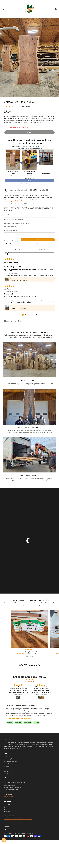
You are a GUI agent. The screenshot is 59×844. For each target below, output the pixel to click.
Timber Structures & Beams (12, 764)
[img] (29, 679)
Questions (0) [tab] (42, 249)
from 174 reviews (29, 681)
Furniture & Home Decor (11, 761)
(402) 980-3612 (8, 796)
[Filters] (6, 253)
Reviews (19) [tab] (17, 249)
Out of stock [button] (29, 181)
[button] (8, 106)
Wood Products (8, 756)
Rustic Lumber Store (15, 833)
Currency (7, 826)
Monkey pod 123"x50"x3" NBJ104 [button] (18, 280)
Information (7, 769)
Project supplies (8, 759)
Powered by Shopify (27, 833)
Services (6, 766)
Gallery (6, 771)
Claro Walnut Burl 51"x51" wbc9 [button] (18, 308)
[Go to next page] (39, 315)
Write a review (38, 240)
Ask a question (38, 243)
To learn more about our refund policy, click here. (18, 819)
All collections (8, 774)
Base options (46, 173)
